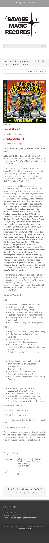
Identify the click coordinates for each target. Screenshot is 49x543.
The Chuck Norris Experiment (29, 461)
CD (18, 474)
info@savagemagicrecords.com (22, 517)
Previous (34, 71)
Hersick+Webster (25, 529)
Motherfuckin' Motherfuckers (29, 459)
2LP (18, 471)
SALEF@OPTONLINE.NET (34, 437)
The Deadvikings (24, 463)
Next (42, 71)
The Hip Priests (23, 466)
